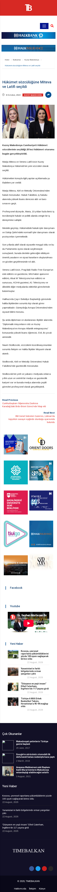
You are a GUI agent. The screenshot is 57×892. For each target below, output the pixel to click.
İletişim (32, 888)
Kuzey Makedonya (31, 60)
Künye (42, 888)
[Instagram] (50, 868)
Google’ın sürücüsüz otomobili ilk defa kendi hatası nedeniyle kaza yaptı (35, 756)
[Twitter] (38, 868)
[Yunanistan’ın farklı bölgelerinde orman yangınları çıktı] (13, 672)
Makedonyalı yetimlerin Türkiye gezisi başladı (32, 743)
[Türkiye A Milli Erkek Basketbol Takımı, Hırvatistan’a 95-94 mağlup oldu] (13, 701)
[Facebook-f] (31, 868)
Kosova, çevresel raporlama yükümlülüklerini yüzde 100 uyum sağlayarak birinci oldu (35, 655)
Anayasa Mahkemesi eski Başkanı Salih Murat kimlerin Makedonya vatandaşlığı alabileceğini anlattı (33, 770)
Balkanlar (17, 60)
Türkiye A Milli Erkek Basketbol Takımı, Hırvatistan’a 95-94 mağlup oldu (34, 702)
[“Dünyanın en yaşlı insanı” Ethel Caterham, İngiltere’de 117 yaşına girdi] (13, 687)
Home (7, 60)
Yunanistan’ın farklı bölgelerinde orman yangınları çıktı (31, 671)
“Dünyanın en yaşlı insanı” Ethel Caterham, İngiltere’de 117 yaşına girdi (35, 686)
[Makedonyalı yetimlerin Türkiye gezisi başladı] (8, 745)
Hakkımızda (20, 888)
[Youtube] (44, 868)
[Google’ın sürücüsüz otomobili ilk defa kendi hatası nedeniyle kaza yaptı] (8, 758)
